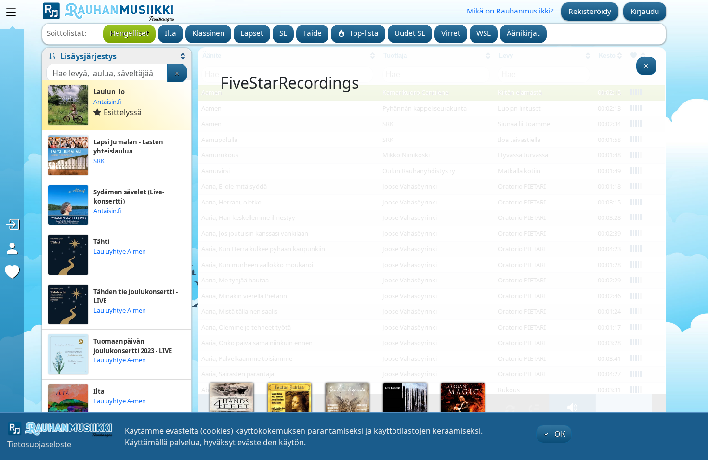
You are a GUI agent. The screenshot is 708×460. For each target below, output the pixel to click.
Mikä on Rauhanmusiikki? (510, 10)
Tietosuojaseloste (39, 444)
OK (558, 434)
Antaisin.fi (107, 101)
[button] (116, 56)
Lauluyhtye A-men (119, 251)
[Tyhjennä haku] (177, 73)
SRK (99, 160)
